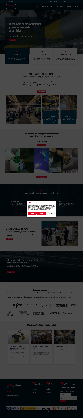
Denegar (41, 213)
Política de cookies (41, 215)
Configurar (51, 213)
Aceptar (32, 213)
